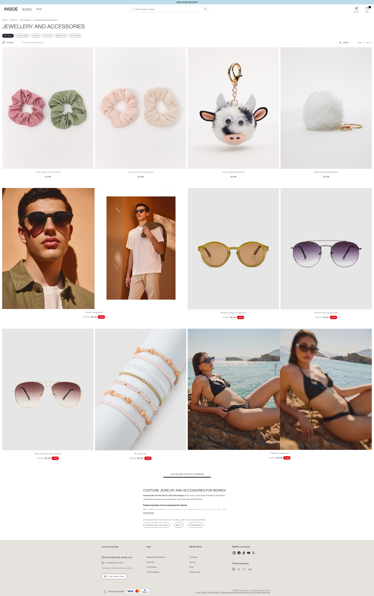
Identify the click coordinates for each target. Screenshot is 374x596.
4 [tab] (9, 49)
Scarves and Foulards (156, 525)
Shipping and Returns (156, 557)
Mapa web (266, 592)
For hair (48, 36)
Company (193, 557)
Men (39, 9)
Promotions (152, 567)
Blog (191, 567)
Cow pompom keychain (233, 172)
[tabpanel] (48, 108)
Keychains (75, 36)
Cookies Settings (226, 592)
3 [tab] (8, 49)
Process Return (153, 572)
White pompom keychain (326, 172)
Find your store (116, 576)
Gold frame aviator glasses (47, 453)
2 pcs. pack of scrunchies (47, 172)
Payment (150, 562)
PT (245, 569)
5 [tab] (196, 190)
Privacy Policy (201, 592)
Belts (179, 525)
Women (27, 9)
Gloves (35, 36)
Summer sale (194, 572)
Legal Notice (256, 592)
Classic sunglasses (280, 453)
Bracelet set (141, 453)
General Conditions (242, 592)
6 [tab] (198, 190)
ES (239, 569)
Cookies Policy (213, 592)
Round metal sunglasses (326, 312)
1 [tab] (5, 49)
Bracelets (61, 36)
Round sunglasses (94, 312)
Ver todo (8, 36)
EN (250, 569)
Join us (192, 562)
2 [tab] (6, 49)
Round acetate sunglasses (233, 312)
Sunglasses (22, 36)
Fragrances (196, 525)
